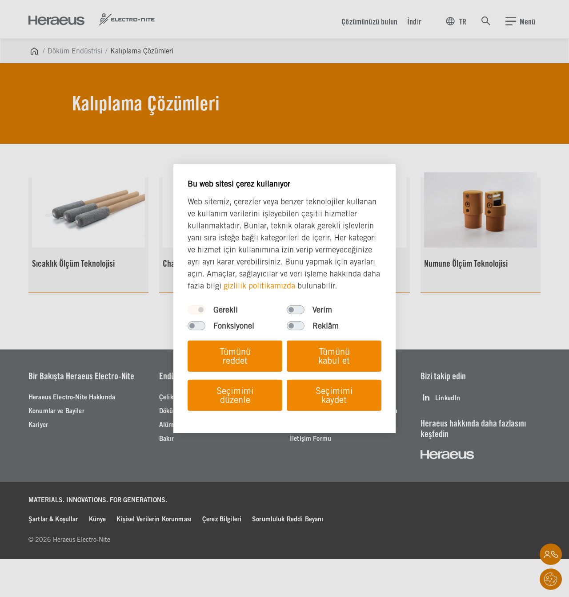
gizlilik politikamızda (259, 285)
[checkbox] (196, 309)
